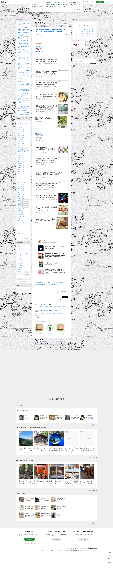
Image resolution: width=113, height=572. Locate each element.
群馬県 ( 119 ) (21, 143)
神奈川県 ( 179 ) (21, 151)
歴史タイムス (21, 273)
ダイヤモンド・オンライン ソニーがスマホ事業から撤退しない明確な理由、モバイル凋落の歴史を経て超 (23, 58)
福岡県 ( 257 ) (21, 204)
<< (81, 23)
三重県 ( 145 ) (21, 171)
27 (87, 35)
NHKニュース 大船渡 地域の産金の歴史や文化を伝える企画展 (48, 314)
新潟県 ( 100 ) (21, 155)
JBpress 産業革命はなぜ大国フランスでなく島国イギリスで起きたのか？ (23, 103)
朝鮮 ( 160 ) (20, 220)
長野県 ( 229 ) (21, 153)
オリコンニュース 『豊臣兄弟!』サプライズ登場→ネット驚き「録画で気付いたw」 (23, 85)
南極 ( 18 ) (20, 231)
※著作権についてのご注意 (78, 61)
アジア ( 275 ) (21, 222)
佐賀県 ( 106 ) (21, 206)
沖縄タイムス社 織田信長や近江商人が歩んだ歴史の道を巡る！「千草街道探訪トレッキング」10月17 (23, 66)
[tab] (24, 410)
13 (87, 31)
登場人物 (20, 252)
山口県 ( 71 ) (20, 192)
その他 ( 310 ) (21, 235)
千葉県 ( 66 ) (20, 149)
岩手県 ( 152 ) (21, 131)
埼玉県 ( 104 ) (21, 147)
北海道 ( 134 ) (21, 125)
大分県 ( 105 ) (21, 202)
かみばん (20, 250)
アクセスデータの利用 (72, 550)
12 (84, 31)
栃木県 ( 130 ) (21, 145)
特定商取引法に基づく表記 (85, 550)
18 (82, 33)
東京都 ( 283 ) (21, 139)
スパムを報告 (46, 550)
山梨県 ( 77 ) (20, 163)
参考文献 (20, 263)
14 (89, 31)
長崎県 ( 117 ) (21, 208)
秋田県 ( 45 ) (20, 133)
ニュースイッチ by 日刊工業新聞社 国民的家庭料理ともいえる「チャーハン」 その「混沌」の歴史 (23, 73)
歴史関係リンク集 (22, 267)
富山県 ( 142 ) (21, 157)
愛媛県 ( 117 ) (21, 194)
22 (92, 33)
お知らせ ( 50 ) (21, 122)
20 (87, 33)
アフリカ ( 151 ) (21, 230)
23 (77, 35)
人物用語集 (21, 265)
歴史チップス (21, 246)
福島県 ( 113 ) (21, 137)
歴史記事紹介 (42, 36)
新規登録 (100, 2)
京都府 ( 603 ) (21, 177)
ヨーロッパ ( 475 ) (22, 228)
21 (89, 33)
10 (79, 31)
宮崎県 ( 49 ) (20, 212)
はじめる (29, 539)
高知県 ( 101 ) (21, 198)
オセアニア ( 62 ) (21, 224)
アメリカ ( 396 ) (21, 226)
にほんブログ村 (39, 46)
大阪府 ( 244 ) (21, 179)
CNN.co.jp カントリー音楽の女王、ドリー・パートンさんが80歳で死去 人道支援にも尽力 (23, 39)
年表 (19, 257)
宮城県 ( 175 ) (21, 135)
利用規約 (63, 550)
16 (77, 33)
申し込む (83, 539)
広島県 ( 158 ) (21, 190)
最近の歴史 (21, 261)
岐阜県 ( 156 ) (21, 169)
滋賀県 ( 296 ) (21, 173)
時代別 (20, 259)
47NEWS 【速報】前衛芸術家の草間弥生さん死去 (46, 310)
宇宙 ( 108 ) (20, 233)
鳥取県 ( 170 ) (21, 186)
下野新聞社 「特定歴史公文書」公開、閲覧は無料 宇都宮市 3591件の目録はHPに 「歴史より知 (23, 108)
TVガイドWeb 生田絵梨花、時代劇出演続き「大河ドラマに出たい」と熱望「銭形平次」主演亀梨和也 (23, 96)
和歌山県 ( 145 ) (21, 182)
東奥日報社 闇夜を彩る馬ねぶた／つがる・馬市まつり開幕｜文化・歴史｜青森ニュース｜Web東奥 (51, 306)
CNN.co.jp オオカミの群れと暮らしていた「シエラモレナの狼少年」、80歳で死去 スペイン (23, 79)
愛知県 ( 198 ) (21, 167)
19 (84, 33)
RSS (77, 60)
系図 (19, 255)
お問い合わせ (55, 550)
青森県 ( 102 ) (21, 129)
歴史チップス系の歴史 (23, 271)
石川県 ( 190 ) (21, 159)
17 (79, 33)
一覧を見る (26, 112)
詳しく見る (56, 539)
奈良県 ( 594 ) (21, 181)
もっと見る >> (38, 317)
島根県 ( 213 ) (21, 184)
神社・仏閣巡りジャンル (24, 410)
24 (79, 35)
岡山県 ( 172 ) (21, 188)
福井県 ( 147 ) (21, 161)
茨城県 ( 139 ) (21, 141)
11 (82, 31)
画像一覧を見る (25, 114)
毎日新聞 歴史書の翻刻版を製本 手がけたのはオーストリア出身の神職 (23, 91)
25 (82, 35)
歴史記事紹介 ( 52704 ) (23, 123)
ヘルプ (95, 550)
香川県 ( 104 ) (21, 200)
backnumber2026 (22, 253)
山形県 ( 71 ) (20, 127)
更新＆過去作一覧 (22, 248)
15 (92, 31)
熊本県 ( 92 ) (20, 210)
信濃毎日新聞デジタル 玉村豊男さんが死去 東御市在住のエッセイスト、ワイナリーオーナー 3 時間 (23, 51)
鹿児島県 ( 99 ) (21, 214)
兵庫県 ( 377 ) (21, 175)
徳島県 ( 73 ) (20, 196)
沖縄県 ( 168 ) (21, 216)
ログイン (108, 2)
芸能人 (33, 410)
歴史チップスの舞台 (23, 269)
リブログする (64, 291)
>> (87, 23)
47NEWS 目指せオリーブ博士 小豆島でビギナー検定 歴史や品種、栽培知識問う (23, 45)
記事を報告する (65, 299)
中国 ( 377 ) (20, 218)
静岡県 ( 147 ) (21, 165)
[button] (110, 561)
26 (84, 35)
